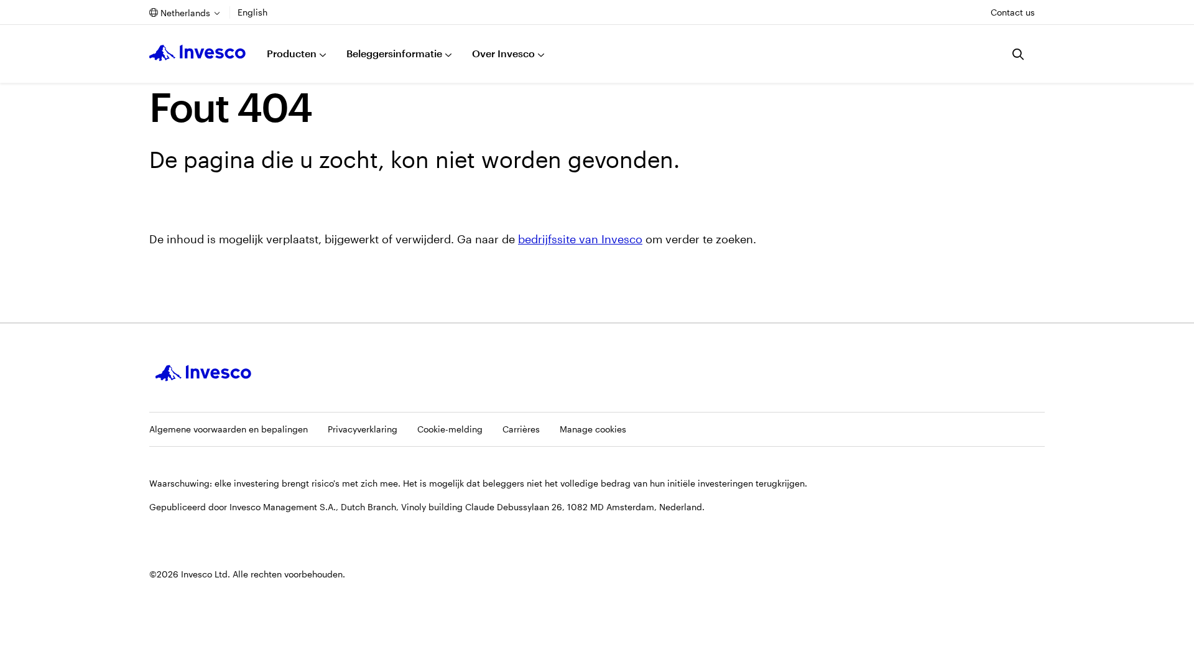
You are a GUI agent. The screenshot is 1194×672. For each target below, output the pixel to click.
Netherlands (185, 12)
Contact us (1013, 12)
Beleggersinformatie (394, 53)
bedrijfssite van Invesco (580, 239)
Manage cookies (593, 429)
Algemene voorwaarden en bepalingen (228, 429)
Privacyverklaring (362, 429)
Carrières (521, 429)
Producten (292, 53)
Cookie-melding (450, 429)
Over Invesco (503, 53)
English (252, 12)
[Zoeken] (1018, 54)
